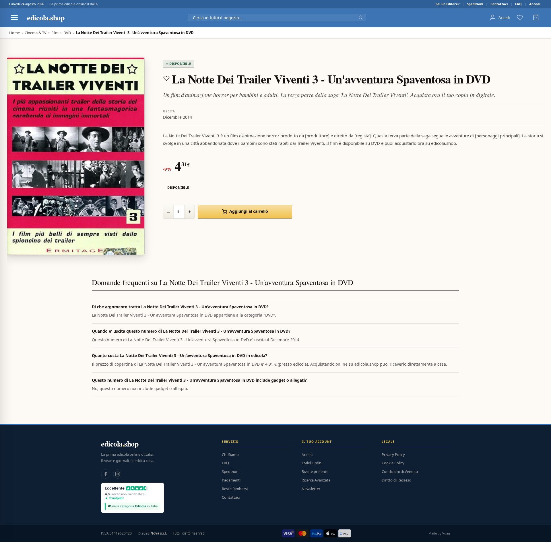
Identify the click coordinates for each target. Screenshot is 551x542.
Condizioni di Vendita (400, 471)
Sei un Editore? (447, 4)
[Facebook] (105, 474)
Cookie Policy (393, 462)
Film (55, 33)
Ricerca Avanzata (316, 480)
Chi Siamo (230, 454)
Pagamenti (231, 480)
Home (14, 33)
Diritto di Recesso (396, 480)
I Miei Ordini (312, 462)
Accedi (534, 4)
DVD (67, 33)
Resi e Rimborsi (235, 488)
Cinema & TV (35, 33)
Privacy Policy (393, 454)
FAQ (518, 4)
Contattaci (499, 4)
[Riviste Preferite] (520, 17)
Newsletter (311, 488)
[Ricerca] (360, 17)
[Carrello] (536, 17)
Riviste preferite (315, 471)
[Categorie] (14, 17)
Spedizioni (475, 4)
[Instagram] (117, 474)
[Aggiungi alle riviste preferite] (166, 78)
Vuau (446, 533)
